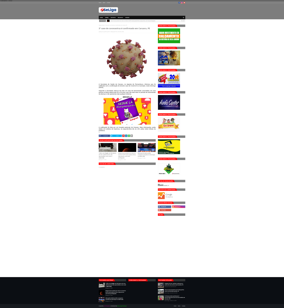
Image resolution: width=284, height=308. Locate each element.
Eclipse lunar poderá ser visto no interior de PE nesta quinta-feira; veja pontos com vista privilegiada (127, 155)
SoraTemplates (107, 306)
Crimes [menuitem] (106, 17)
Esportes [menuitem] (113, 17)
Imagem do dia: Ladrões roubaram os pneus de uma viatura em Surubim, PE (174, 284)
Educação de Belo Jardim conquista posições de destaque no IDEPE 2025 (126, 20)
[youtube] (184, 3)
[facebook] (179, 3)
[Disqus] (127, 220)
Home (100, 2)
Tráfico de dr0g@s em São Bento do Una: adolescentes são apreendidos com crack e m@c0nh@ (107, 155)
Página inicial (101, 25)
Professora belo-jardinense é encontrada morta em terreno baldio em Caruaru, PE (175, 297)
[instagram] (182, 3)
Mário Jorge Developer (122, 306)
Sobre (104, 2)
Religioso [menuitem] (120, 17)
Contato (108, 2)
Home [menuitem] (101, 17)
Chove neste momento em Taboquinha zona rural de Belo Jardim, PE (174, 290)
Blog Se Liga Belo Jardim (105, 31)
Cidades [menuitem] (127, 17)
